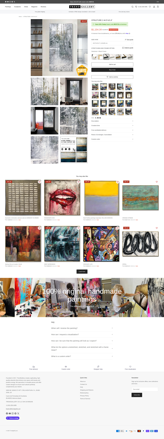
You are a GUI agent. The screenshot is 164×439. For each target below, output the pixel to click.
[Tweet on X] (95, 117)
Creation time (95, 125)
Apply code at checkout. (111, 24)
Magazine (34, 6)
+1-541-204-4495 (142, 6)
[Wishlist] (150, 7)
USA (158, 1)
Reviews (43, 6)
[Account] (153, 7)
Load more (82, 271)
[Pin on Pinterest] (100, 117)
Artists (26, 6)
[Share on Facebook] (98, 117)
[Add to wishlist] (39, 182)
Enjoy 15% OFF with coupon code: (79, 1)
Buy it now (112, 69)
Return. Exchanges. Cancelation (101, 134)
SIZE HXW (94, 39)
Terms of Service (85, 398)
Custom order (95, 139)
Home (20, 16)
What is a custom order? (61, 356)
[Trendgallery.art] (82, 6)
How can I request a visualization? (65, 334)
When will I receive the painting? (64, 328)
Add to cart (112, 64)
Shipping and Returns (86, 390)
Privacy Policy (84, 395)
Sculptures (17, 6)
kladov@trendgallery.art (13, 409)
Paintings (8, 6)
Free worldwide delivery (98, 130)
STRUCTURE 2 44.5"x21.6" (30, 16)
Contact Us (83, 384)
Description (95, 121)
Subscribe (137, 395)
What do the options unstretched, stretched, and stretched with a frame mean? (79, 348)
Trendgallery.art (14, 430)
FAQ (81, 387)
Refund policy (84, 393)
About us (83, 381)
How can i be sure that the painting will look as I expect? (74, 341)
